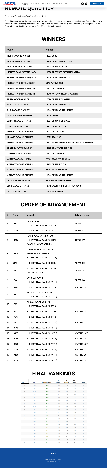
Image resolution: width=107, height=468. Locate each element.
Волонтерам (57, 3)
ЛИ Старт (68, 3)
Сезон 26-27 (35, 3)
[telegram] (82, 4)
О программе (23, 3)
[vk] (86, 4)
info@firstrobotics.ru (53, 461)
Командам (46, 3)
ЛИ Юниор (23, 4)
